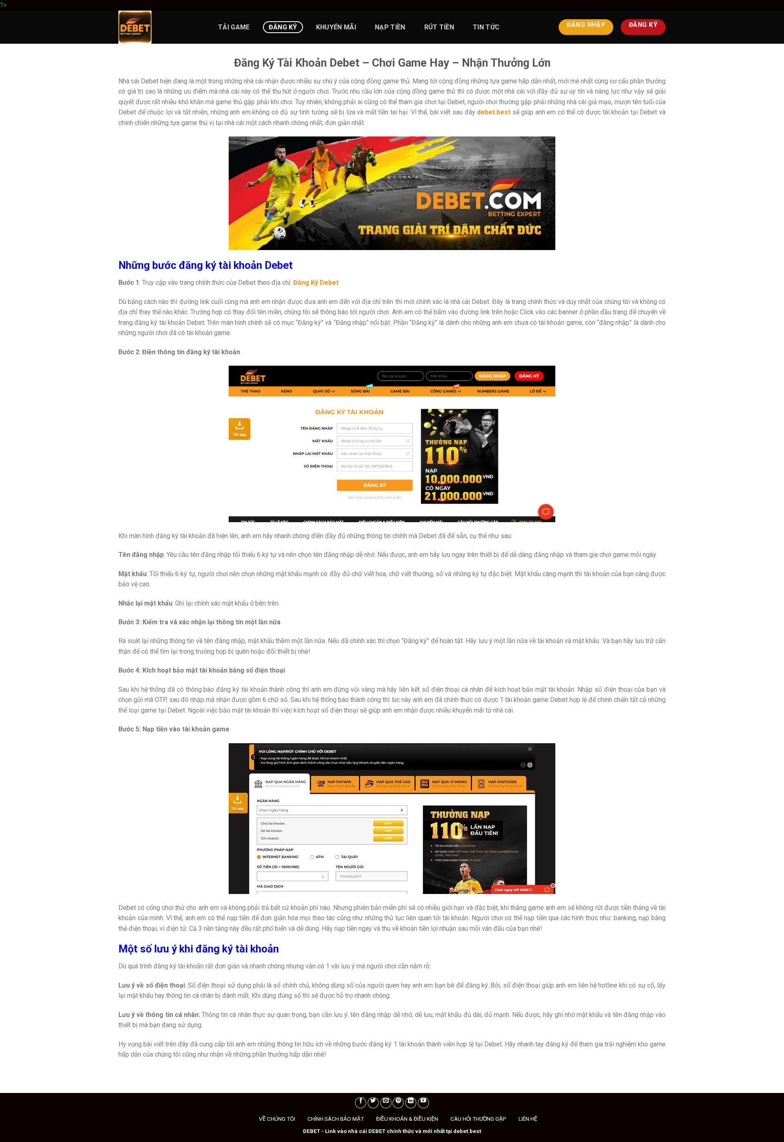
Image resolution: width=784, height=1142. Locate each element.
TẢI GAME (234, 27)
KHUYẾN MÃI (336, 27)
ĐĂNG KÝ (283, 27)
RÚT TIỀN (439, 27)
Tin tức (486, 27)
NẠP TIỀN (390, 27)
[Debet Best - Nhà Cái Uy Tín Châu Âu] (159, 27)
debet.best (493, 112)
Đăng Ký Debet (316, 282)
